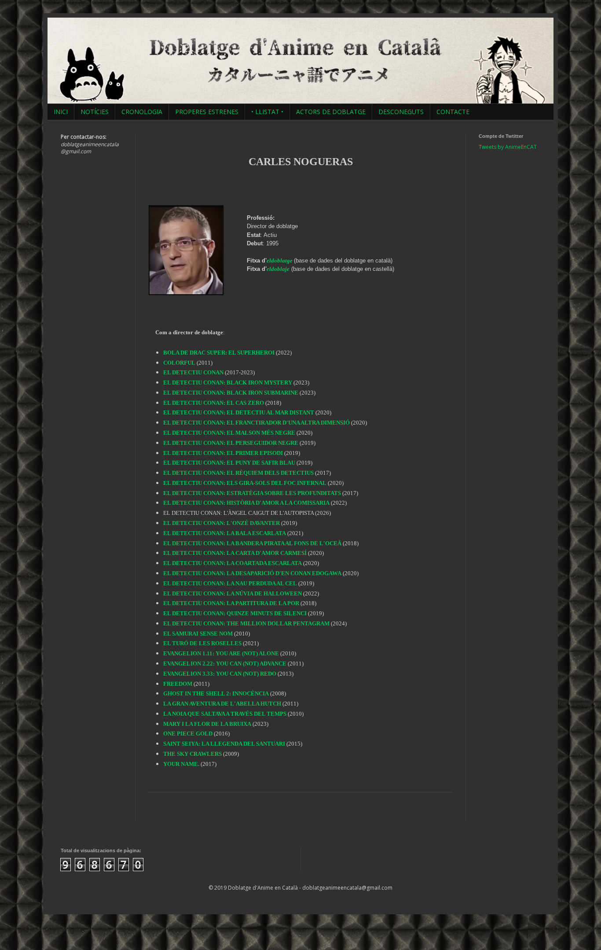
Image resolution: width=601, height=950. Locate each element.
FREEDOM (177, 683)
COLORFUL (179, 362)
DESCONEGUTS (401, 111)
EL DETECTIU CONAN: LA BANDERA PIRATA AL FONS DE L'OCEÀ (252, 543)
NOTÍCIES (95, 111)
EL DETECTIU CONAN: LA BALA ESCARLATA (224, 533)
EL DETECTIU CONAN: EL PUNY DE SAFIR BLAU (229, 462)
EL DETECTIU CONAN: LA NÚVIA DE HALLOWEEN (232, 593)
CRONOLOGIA (141, 111)
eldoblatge (280, 260)
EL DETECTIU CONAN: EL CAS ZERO (213, 402)
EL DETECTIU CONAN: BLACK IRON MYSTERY (227, 382)
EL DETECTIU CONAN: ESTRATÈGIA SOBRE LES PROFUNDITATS (252, 493)
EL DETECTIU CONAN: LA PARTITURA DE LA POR (231, 603)
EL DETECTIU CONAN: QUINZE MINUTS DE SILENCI (235, 613)
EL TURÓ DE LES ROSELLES (202, 643)
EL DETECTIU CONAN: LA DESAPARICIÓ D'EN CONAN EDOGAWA (252, 573)
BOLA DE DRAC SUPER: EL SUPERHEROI (219, 352)
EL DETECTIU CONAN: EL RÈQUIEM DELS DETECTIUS (238, 472)
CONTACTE (452, 111)
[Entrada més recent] (151, 812)
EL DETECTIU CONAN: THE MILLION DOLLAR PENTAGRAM (246, 623)
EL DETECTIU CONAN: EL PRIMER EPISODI (223, 453)
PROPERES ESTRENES (206, 111)
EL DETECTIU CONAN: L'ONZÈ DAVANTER (221, 523)
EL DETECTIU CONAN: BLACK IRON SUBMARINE (230, 392)
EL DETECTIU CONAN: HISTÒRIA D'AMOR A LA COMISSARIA (246, 502)
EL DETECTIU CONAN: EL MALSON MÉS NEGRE (229, 432)
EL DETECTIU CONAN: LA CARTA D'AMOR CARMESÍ (235, 553)
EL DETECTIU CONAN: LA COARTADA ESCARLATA (232, 563)
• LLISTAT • (267, 111)
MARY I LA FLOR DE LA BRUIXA (207, 724)
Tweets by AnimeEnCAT (508, 147)
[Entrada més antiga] (450, 812)
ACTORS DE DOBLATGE (331, 111)
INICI (61, 111)
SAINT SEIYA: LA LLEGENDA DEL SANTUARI (224, 743)
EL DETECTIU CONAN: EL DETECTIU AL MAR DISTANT (238, 412)
